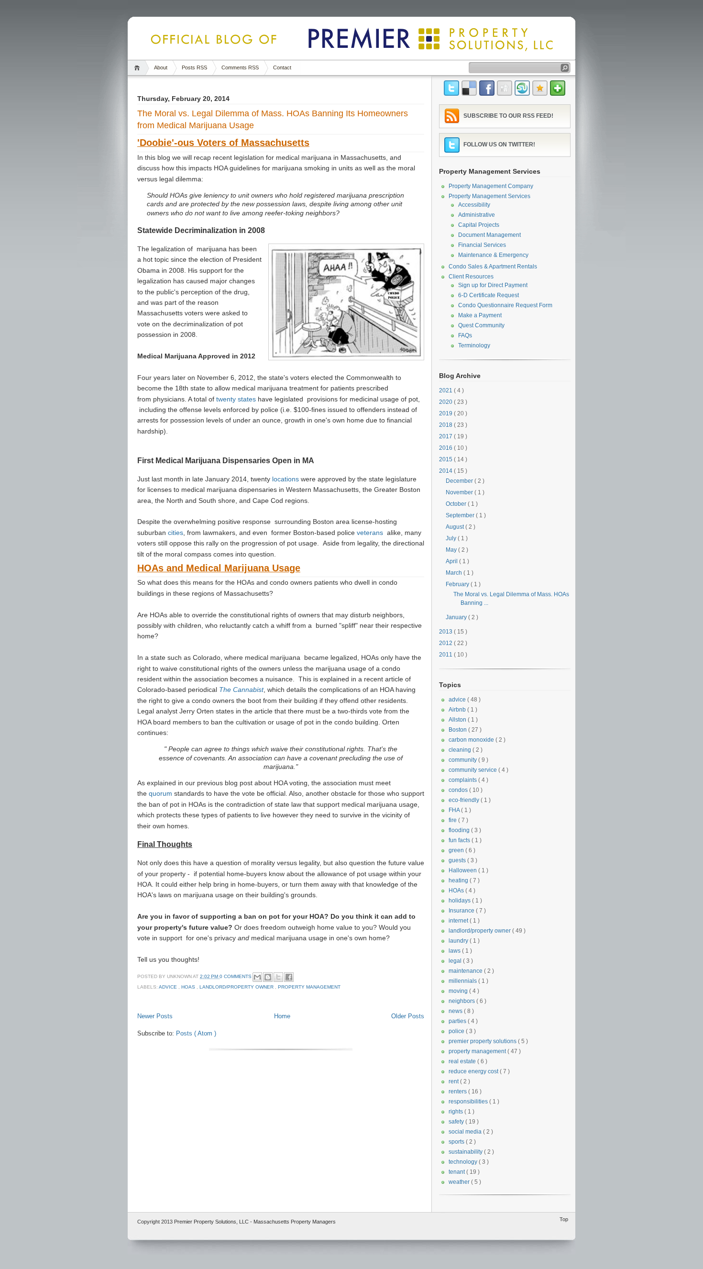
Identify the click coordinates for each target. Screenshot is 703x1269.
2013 (446, 631)
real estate (463, 1061)
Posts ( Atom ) (196, 1033)
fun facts (460, 840)
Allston (458, 719)
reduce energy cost (474, 1071)
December (460, 481)
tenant (457, 1172)
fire (453, 820)
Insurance (462, 910)
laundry (459, 940)
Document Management (489, 235)
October (457, 504)
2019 (446, 413)
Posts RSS (194, 67)
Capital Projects (478, 225)
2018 (446, 425)
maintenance (466, 971)
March (454, 572)
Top (564, 1219)
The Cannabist (241, 689)
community (463, 760)
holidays (460, 900)
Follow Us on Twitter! (499, 144)
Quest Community (481, 325)
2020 (446, 402)
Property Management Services (489, 196)
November (460, 492)
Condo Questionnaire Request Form (505, 305)
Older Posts (407, 1016)
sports (457, 1141)
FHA (455, 810)
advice (168, 987)
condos (459, 790)
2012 (446, 643)
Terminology (474, 345)
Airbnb (458, 709)
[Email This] (257, 977)
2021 (446, 390)
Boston (458, 729)
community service (473, 770)
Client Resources (471, 276)
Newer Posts (155, 1016)
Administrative (476, 215)
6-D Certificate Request (488, 295)
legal (456, 960)
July (452, 538)
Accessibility (474, 204)
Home (138, 67)
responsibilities (469, 1101)
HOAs (189, 987)
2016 (446, 448)
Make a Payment (480, 315)
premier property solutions (483, 1041)
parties (458, 1021)
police (457, 1031)
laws (455, 950)
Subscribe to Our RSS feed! (508, 115)
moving (459, 991)
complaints (463, 780)
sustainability (466, 1151)
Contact (282, 67)
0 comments (236, 976)
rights (456, 1111)
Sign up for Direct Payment (492, 285)
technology (464, 1161)
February (458, 584)
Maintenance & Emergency (493, 255)
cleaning (460, 749)
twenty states (236, 399)
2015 (446, 459)
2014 (446, 471)
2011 (446, 654)
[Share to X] (278, 977)
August (455, 526)
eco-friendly (465, 800)
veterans (370, 532)
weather (460, 1182)
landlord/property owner (237, 987)
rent (454, 1081)
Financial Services (482, 245)
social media (466, 1131)
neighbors (462, 1001)
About (160, 67)
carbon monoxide (472, 739)
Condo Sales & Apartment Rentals (493, 266)
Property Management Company (491, 186)
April (452, 561)
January (457, 617)
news (456, 1011)
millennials (463, 981)
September (461, 515)
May (452, 549)
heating (459, 880)
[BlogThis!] (268, 977)
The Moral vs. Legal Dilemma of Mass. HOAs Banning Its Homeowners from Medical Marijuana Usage (272, 119)
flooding (460, 830)
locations (285, 479)
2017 (446, 436)
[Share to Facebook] (289, 977)
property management (309, 987)
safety (457, 1121)
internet (459, 920)
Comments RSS (240, 67)
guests (458, 860)
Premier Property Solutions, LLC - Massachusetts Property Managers (255, 1221)
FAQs (465, 335)
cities (175, 532)
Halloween (463, 870)
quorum (160, 793)
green (457, 850)
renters (458, 1091)
